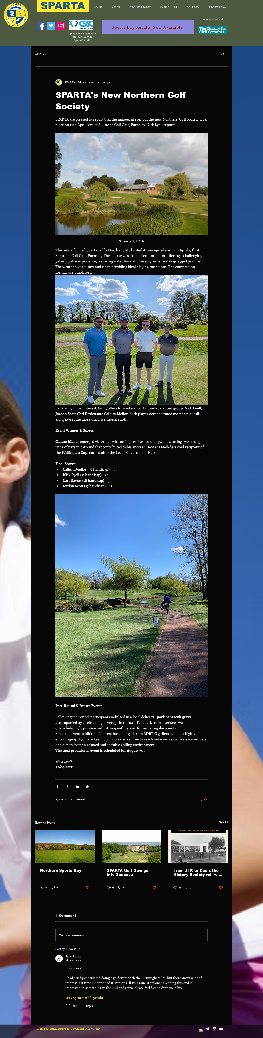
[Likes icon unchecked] (68, 1005)
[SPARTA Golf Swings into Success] (131, 846)
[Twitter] (51, 26)
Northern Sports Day (60, 870)
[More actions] (205, 82)
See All (223, 822)
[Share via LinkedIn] (78, 786)
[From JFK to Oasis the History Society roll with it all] (198, 846)
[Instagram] (61, 26)
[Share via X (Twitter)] (67, 786)
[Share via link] (88, 786)
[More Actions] (205, 958)
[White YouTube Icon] (221, 1029)
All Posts (40, 54)
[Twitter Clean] (208, 1029)
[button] (140, 7)
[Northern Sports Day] (65, 846)
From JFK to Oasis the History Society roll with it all (198, 872)
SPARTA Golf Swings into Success (127, 872)
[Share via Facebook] (57, 786)
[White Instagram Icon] (214, 1029)
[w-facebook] (201, 1031)
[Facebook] (41, 26)
